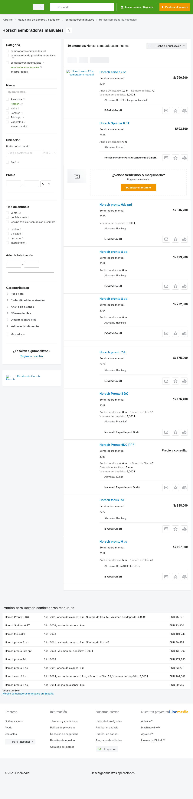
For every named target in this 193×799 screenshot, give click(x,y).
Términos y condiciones (64, 721)
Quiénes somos (14, 721)
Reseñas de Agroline (62, 740)
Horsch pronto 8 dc (113, 251)
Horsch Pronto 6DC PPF (117, 444)
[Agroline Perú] (16, 7)
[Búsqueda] (53, 7)
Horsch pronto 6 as (113, 541)
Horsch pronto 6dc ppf (116, 204)
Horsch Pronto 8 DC (114, 393)
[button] (175, 110)
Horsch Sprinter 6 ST (114, 123)
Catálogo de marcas (62, 746)
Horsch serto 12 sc (113, 72)
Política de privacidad (63, 727)
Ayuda (8, 727)
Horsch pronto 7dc (113, 352)
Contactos (11, 733)
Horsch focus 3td (112, 500)
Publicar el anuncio (138, 187)
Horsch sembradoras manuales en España (28, 693)
